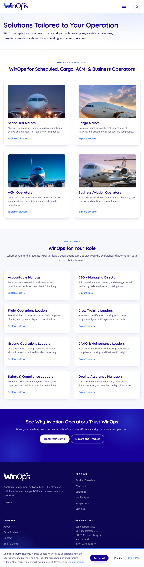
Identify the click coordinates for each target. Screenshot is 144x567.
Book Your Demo (54, 438)
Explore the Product (87, 438)
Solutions (81, 492)
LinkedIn (8, 502)
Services (80, 509)
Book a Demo (11, 544)
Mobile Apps (82, 497)
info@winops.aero (86, 544)
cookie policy (76, 562)
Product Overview (85, 480)
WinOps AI (81, 486)
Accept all (99, 558)
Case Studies (11, 532)
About (7, 527)
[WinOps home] (16, 6)
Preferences (134, 558)
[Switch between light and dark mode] (136, 6)
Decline (118, 558)
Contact (8, 538)
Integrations (82, 503)
